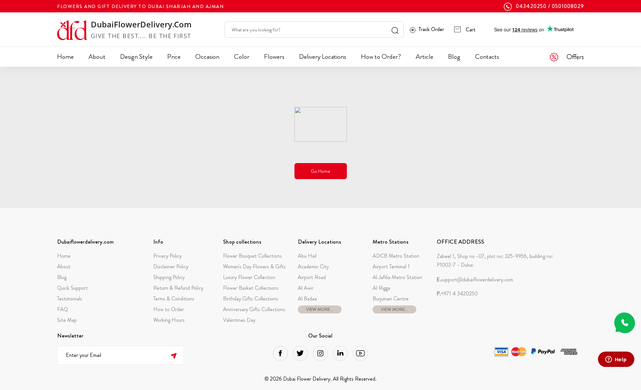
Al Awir (305, 288)
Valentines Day (239, 320)
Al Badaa (307, 298)
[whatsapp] (624, 322)
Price (174, 56)
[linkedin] (340, 353)
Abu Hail (307, 256)
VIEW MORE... (319, 309)
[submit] (173, 355)
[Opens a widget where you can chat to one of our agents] (616, 360)
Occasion (207, 56)
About (96, 56)
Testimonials (69, 298)
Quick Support (72, 288)
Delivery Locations (322, 56)
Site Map (67, 320)
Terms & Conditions (173, 298)
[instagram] (320, 353)
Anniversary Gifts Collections (254, 309)
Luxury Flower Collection (249, 277)
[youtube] (360, 353)
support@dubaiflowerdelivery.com (475, 279)
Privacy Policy (167, 256)
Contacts (487, 56)
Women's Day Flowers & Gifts (254, 266)
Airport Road (312, 277)
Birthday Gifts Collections (250, 298)
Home (65, 56)
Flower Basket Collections (250, 288)
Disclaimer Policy (170, 266)
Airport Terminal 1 (391, 266)
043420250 (531, 6)
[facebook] (280, 353)
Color (241, 56)
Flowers (274, 56)
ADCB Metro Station (396, 256)
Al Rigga (381, 288)
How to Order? (381, 56)
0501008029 (568, 6)
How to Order (168, 309)
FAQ (62, 309)
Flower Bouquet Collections (252, 256)
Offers (575, 56)
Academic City (313, 266)
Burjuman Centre (391, 298)
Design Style (136, 56)
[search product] (395, 29)
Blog (454, 56)
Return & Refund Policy (178, 288)
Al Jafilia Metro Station (397, 277)
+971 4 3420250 (457, 293)
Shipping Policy (169, 277)
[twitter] (300, 353)
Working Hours (169, 320)
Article (424, 56)
